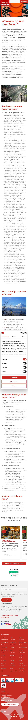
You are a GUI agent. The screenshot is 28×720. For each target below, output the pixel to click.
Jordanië (12, 639)
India (2, 665)
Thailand (21, 658)
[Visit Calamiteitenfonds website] (17, 679)
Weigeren (14, 386)
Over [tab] (23, 336)
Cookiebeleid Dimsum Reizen (9, 615)
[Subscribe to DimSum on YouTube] (10, 623)
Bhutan (3, 645)
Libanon (12, 652)
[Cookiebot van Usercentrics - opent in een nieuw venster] (21, 333)
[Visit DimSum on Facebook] (2, 623)
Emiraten (3, 658)
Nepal (11, 668)
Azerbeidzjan (4, 639)
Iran (2, 671)
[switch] (25, 363)
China (2, 652)
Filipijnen (3, 660)
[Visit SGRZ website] (8, 679)
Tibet (20, 660)
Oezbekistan (13, 671)
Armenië (3, 637)
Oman (20, 637)
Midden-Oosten (12, 659)
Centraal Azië (4, 650)
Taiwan (21, 655)
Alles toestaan (14, 377)
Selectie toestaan (14, 381)
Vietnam (21, 668)
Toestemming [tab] (5, 336)
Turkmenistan (23, 665)
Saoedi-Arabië (23, 647)
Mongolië (12, 663)
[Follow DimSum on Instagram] (7, 623)
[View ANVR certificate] (12, 679)
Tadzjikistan (22, 652)
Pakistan (21, 639)
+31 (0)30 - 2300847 (10, 704)
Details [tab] (14, 336)
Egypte (3, 655)
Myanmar (12, 665)
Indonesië (3, 668)
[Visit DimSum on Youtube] (4, 711)
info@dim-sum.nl (7, 700)
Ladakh (12, 647)
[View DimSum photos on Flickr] (5, 623)
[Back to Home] (5, 3)
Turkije (21, 663)
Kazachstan (13, 642)
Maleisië (12, 655)
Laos (11, 650)
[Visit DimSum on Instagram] (3, 711)
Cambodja (4, 647)
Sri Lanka (21, 650)
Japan (11, 637)
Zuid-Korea (22, 671)
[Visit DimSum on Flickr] (5, 711)
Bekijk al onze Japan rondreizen (13, 563)
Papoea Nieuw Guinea (23, 644)
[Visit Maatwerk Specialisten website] (3, 685)
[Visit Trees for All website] (21, 679)
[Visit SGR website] (3, 679)
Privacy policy (5, 617)
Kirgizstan (13, 645)
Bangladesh (4, 642)
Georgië (3, 663)
